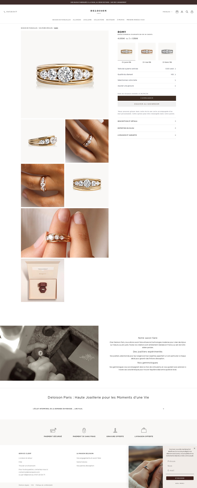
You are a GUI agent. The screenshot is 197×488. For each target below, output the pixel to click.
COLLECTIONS (99, 19)
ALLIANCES (77, 19)
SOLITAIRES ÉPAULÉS (45, 28)
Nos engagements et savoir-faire (89, 458)
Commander (146, 98)
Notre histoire (82, 462)
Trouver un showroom (27, 466)
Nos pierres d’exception (85, 466)
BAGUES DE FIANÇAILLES (62, 19)
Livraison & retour (25, 458)
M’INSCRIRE (179, 478)
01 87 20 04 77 (39, 475)
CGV (32, 485)
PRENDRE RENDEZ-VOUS (136, 19)
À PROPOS (120, 19)
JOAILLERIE (87, 19)
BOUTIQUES (110, 19)
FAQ (20, 462)
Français (166, 11)
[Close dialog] (194, 448)
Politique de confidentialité (44, 485)
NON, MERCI (179, 483)
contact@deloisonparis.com (29, 472)
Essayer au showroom (146, 104)
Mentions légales (24, 485)
